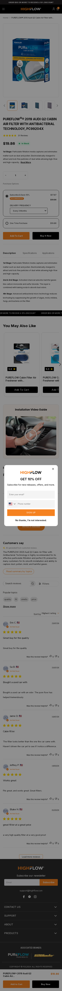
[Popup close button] (53, 469)
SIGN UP (31, 512)
